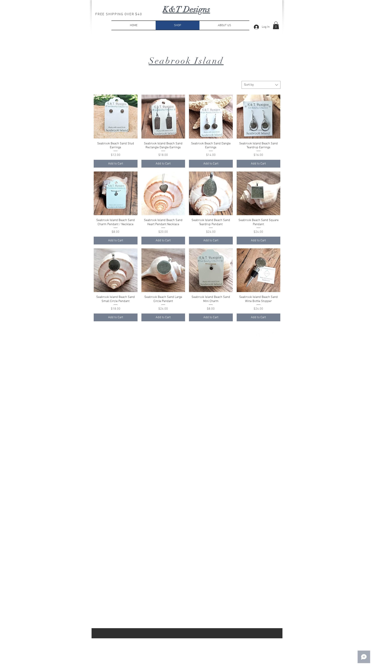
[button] (276, 25)
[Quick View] (116, 117)
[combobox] (261, 85)
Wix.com (150, 335)
